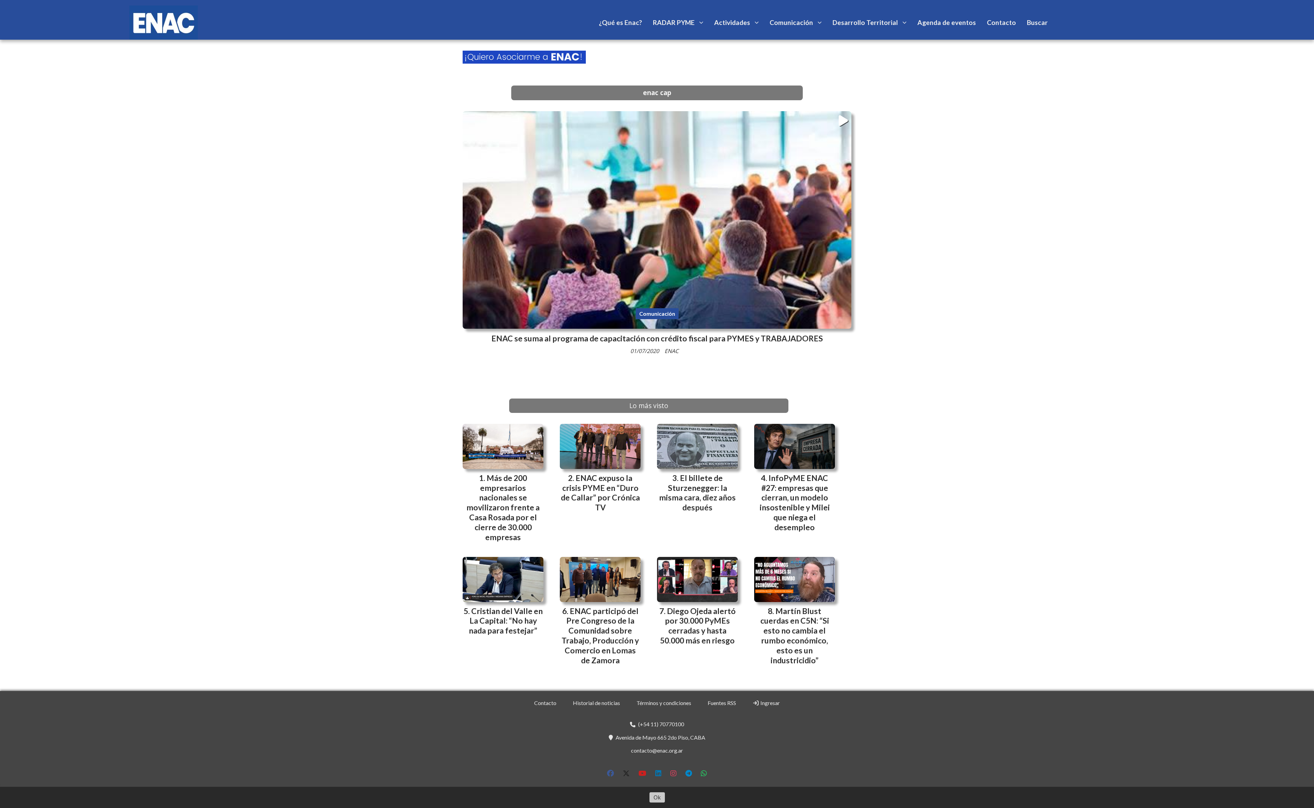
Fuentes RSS (722, 703)
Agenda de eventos (946, 22)
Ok (657, 797)
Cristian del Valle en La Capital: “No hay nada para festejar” (506, 621)
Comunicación (791, 22)
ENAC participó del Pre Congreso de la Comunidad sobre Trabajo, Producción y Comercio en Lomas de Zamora (600, 635)
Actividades (732, 22)
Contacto (1001, 22)
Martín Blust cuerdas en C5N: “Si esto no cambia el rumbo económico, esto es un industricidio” (794, 635)
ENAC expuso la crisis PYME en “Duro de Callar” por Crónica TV (600, 492)
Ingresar (769, 703)
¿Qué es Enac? (620, 22)
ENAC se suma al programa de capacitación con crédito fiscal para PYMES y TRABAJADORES (657, 338)
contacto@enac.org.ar (657, 750)
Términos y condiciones (663, 703)
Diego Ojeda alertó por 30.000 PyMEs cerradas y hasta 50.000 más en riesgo (698, 625)
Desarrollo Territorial (865, 22)
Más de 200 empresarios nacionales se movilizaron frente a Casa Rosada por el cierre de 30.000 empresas (503, 507)
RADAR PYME (674, 22)
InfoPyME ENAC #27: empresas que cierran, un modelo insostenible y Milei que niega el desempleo (795, 502)
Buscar (1037, 22)
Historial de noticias (596, 703)
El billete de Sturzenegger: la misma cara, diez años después (697, 492)
